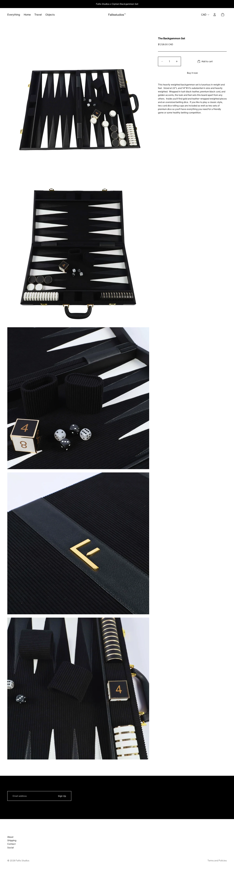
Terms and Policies (217, 860)
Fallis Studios (22, 860)
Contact (11, 843)
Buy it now (192, 73)
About (10, 837)
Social (10, 847)
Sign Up (62, 796)
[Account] (215, 15)
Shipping (11, 840)
